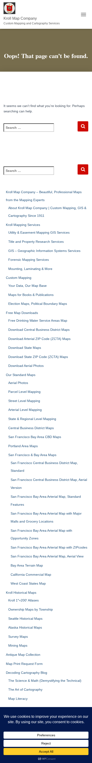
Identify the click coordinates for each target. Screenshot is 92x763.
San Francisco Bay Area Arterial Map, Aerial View (47, 556)
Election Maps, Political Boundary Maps (37, 304)
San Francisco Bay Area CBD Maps (34, 437)
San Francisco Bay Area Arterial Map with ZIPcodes (49, 547)
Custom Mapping (18, 278)
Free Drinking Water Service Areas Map (37, 320)
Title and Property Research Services (36, 241)
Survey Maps (18, 636)
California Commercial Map (31, 574)
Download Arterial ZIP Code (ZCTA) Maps (39, 339)
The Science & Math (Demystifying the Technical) (44, 680)
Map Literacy (18, 698)
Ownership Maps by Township (30, 609)
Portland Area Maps (23, 446)
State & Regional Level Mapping (32, 419)
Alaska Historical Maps (25, 627)
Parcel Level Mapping (24, 392)
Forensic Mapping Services (28, 260)
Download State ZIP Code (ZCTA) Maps (38, 357)
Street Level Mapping (24, 401)
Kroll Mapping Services (23, 225)
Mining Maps (17, 645)
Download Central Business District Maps (39, 330)
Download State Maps (24, 348)
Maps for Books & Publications (31, 295)
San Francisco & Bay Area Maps (32, 455)
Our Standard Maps (20, 375)
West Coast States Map (28, 583)
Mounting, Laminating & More (30, 269)
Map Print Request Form (24, 664)
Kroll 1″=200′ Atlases (23, 600)
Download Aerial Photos (26, 366)
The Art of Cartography (25, 689)
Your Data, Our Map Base (27, 286)
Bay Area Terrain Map (27, 565)
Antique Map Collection (23, 654)
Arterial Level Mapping (25, 410)
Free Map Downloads (22, 313)
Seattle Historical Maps (25, 618)
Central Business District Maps (31, 428)
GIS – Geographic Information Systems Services (44, 251)
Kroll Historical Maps (21, 592)
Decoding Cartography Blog (26, 673)
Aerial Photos (18, 383)
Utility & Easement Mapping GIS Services (39, 232)
